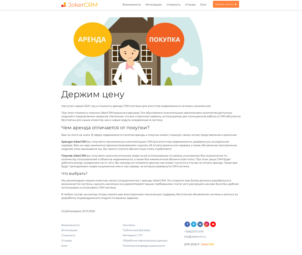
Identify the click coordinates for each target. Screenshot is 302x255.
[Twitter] (193, 224)
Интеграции (153, 4)
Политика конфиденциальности (144, 245)
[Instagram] (206, 224)
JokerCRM (207, 244)
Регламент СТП (133, 235)
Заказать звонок (224, 4)
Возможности (132, 4)
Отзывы (190, 4)
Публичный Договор (136, 230)
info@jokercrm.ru (195, 236)
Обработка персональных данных (145, 240)
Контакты (129, 225)
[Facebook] (187, 224)
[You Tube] (213, 224)
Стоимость (173, 4)
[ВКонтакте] (200, 224)
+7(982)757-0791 (194, 231)
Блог (203, 4)
